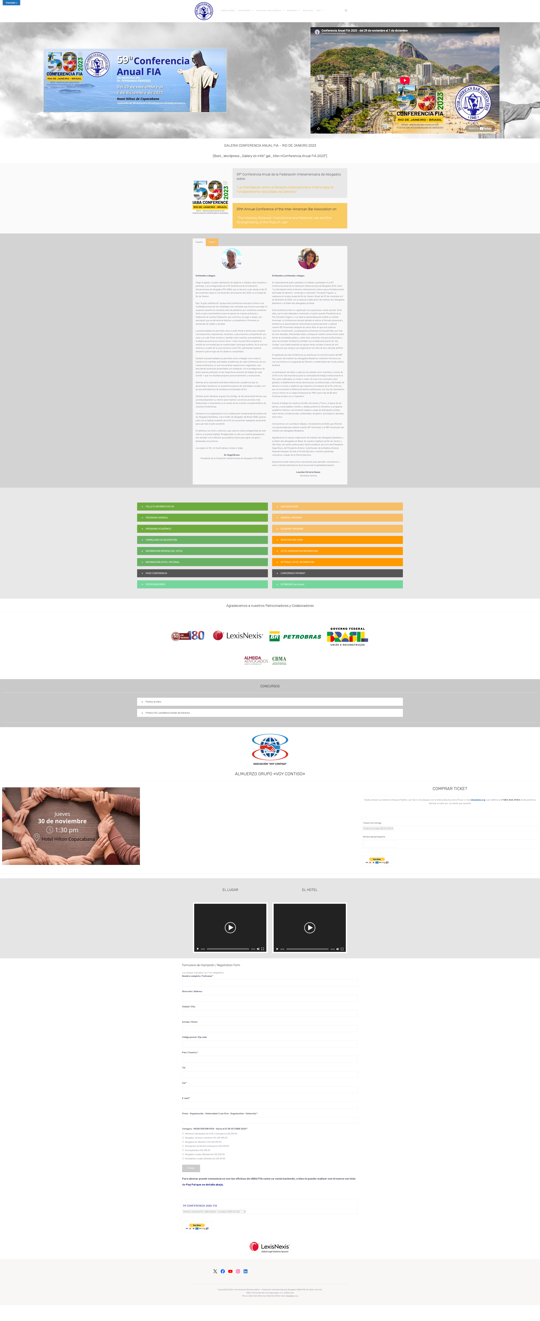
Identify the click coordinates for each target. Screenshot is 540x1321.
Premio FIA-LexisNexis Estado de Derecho (168, 713)
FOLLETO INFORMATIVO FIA (160, 506)
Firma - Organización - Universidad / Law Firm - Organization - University (219, 1113)
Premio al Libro (153, 701)
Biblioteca (308, 11)
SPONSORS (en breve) (292, 584)
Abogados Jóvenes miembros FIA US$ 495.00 (206, 1138)
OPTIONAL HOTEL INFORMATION (297, 562)
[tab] (199, 242)
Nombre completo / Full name (197, 976)
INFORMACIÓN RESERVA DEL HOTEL (164, 551)
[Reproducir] (197, 949)
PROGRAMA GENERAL (157, 517)
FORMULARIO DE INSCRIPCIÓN (161, 540)
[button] (230, 927)
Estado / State (189, 1022)
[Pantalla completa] (262, 949)
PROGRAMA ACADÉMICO (158, 528)
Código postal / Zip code (194, 1037)
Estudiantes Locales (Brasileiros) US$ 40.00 (205, 1158)
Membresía (292, 11)
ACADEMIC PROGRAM (292, 528)
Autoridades (244, 11)
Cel (184, 1083)
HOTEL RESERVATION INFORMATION (299, 551)
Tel (183, 1068)
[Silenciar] (258, 949)
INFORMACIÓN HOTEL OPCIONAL (163, 562)
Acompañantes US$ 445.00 (197, 1150)
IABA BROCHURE (289, 506)
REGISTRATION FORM (292, 540)
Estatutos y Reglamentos (268, 11)
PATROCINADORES (155, 584)
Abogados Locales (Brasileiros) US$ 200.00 (205, 1154)
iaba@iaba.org (478, 800)
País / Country (190, 1052)
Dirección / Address (192, 991)
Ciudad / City (188, 1006)
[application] (230, 928)
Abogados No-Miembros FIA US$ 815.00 (203, 1142)
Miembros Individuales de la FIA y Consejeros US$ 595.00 (211, 1134)
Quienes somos (228, 11)
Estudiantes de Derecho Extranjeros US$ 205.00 (207, 1146)
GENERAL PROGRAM (291, 517)
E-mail (186, 1098)
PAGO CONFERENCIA (156, 573)
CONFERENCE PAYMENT (293, 573)
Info (318, 11)
